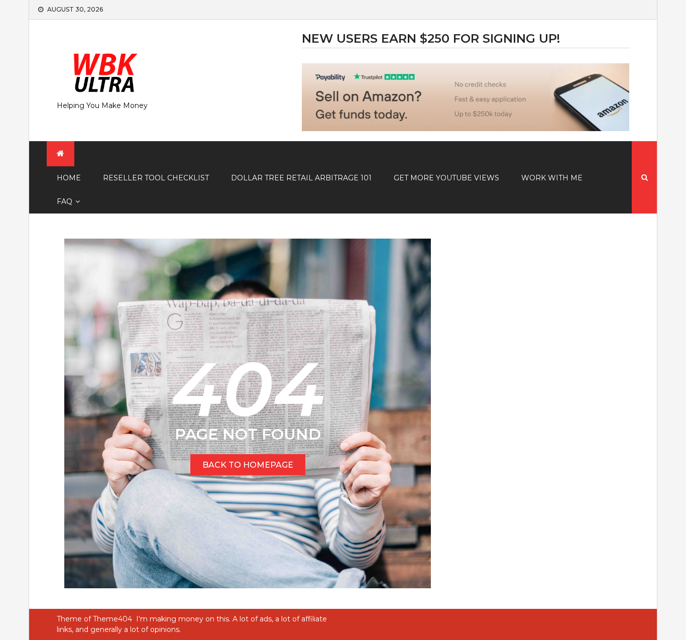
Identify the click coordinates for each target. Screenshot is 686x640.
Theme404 (112, 618)
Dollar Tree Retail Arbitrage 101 (301, 177)
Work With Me (552, 177)
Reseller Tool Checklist (156, 177)
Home (69, 177)
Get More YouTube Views (446, 177)
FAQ (64, 201)
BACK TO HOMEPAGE (247, 465)
